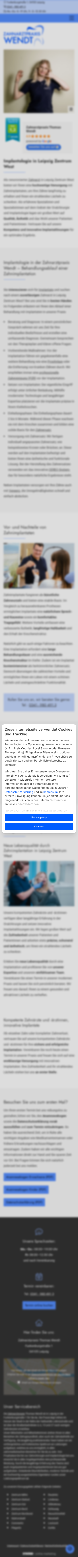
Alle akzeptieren (39, 817)
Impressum (50, 792)
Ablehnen (39, 826)
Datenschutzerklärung (19, 792)
